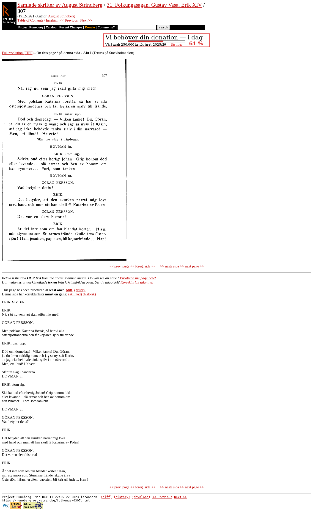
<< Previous (69, 20)
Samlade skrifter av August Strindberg (59, 5)
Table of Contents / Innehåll (37, 20)
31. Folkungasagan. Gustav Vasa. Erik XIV (154, 5)
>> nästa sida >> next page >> (182, 266)
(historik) (89, 294)
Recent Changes (70, 27)
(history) (80, 290)
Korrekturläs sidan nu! (137, 282)
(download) (141, 497)
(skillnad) (75, 294)
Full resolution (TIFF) (17, 53)
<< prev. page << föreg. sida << (132, 266)
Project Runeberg (30, 27)
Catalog (51, 27)
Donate (90, 27)
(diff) (69, 290)
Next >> (86, 20)
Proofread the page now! (138, 278)
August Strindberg (61, 16)
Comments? (106, 27)
